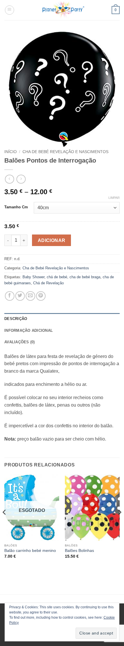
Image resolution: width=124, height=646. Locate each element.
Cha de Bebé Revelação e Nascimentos (65, 152)
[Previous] (4, 524)
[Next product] (9, 179)
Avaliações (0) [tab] (19, 342)
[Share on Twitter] (20, 296)
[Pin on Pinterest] (41, 296)
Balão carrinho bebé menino (30, 550)
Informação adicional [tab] (28, 330)
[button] (9, 10)
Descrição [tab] (15, 319)
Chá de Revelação (48, 283)
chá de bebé (57, 277)
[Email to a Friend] (30, 296)
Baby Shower (33, 277)
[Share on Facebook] (9, 296)
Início (10, 152)
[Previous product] (20, 179)
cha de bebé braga (84, 277)
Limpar (114, 197)
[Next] (119, 524)
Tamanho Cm (16, 207)
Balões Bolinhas (79, 550)
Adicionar (51, 240)
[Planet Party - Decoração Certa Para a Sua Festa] (63, 10)
